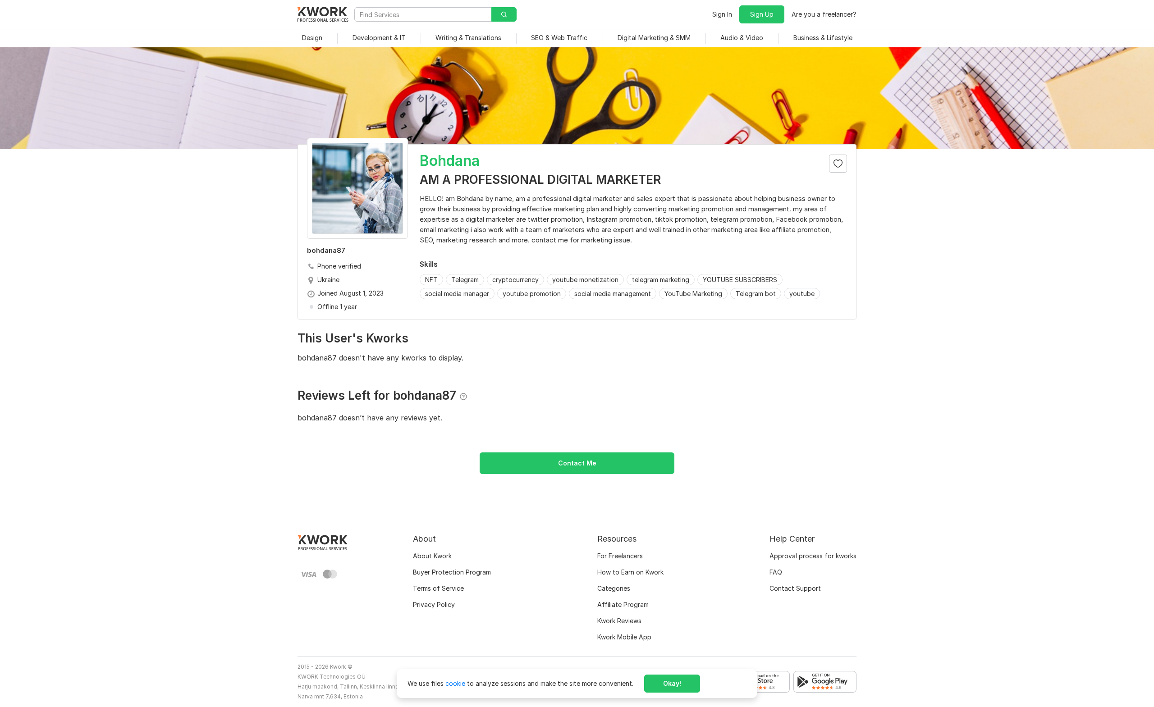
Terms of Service (438, 588)
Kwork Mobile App (624, 637)
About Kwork (432, 556)
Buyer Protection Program (452, 572)
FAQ (775, 572)
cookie (455, 683)
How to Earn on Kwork (630, 572)
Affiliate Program (623, 604)
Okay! (672, 683)
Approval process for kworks (812, 556)
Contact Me (577, 463)
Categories (613, 588)
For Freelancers (620, 556)
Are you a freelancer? (824, 14)
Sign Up (762, 14)
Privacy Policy (434, 604)
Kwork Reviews (619, 621)
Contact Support (795, 588)
